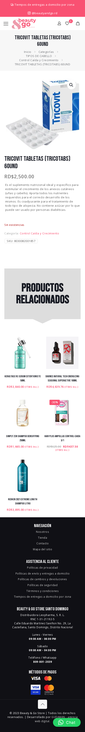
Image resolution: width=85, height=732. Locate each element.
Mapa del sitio (42, 549)
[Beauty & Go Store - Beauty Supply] (24, 23)
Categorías (46, 52)
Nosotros (42, 531)
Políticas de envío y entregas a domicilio (42, 573)
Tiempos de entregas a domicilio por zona (44, 5)
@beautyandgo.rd (44, 13)
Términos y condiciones (42, 591)
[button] (71, 85)
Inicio (27, 52)
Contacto (42, 543)
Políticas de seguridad (42, 585)
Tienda (42, 537)
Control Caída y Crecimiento (39, 60)
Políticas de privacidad (42, 567)
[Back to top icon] (42, 704)
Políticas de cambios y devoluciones (42, 579)
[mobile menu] (6, 23)
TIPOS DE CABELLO (39, 56)
